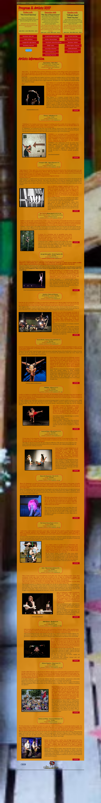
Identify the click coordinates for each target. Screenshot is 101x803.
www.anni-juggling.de (37, 616)
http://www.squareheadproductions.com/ (33, 289)
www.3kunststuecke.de (53, 154)
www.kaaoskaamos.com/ (33, 109)
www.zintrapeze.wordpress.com (33, 383)
